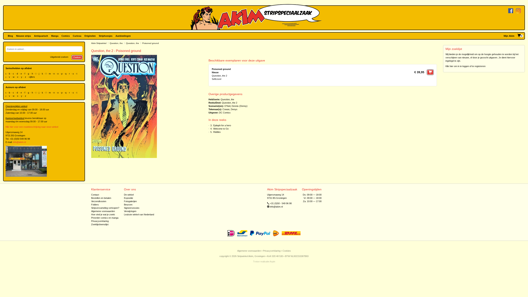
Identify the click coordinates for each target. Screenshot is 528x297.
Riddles (217, 132)
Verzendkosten (98, 201)
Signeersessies (131, 208)
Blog (10, 36)
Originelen (90, 36)
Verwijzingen (130, 211)
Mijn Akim (509, 36)
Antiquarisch (41, 36)
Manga (54, 36)
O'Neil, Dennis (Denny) (236, 106)
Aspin (272, 261)
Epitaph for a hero (222, 125)
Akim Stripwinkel (98, 43)
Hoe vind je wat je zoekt (103, 214)
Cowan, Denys (230, 109)
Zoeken (77, 57)
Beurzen (128, 204)
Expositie (128, 198)
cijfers (32, 77)
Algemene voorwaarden (103, 211)
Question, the (116, 43)
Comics (65, 36)
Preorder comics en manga (104, 218)
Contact (95, 194)
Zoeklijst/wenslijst (99, 224)
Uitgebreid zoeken (59, 57)
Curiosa (77, 36)
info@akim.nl (19, 142)
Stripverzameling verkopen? (105, 208)
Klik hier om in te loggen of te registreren (466, 66)
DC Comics (225, 112)
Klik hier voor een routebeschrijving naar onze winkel (32, 127)
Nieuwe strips (23, 36)
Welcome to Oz (221, 128)
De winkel (129, 194)
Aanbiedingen (123, 36)
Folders (95, 204)
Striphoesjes (105, 36)
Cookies (287, 251)
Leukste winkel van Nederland (139, 214)
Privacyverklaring (100, 221)
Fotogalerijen (130, 201)
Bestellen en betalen (101, 198)
